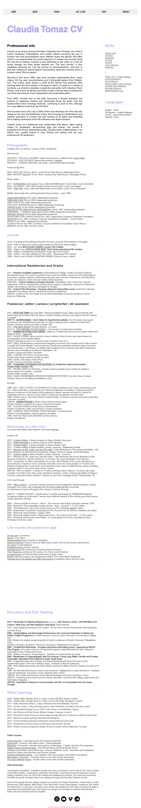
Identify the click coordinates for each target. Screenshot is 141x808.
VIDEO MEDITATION (16, 198)
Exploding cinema (15, 547)
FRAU (16, 343)
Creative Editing (20, 440)
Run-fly (10, 538)
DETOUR (11, 219)
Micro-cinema (20, 485)
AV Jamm (11, 545)
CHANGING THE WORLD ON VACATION (32, 364)
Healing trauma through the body (21, 748)
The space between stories (19, 759)
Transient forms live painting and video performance (30, 559)
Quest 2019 (12, 743)
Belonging (11, 745)
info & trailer (79, 158)
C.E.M (41, 513)
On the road (12, 535)
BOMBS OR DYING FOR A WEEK (29, 331)
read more (27, 334)
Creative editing (20, 454)
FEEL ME (18, 188)
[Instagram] (57, 799)
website (58, 160)
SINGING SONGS (15, 214)
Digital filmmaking (21, 442)
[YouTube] (63, 799)
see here (55, 429)
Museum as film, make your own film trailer (33, 449)
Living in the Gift (14, 741)
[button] (57, 12)
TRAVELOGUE (14, 207)
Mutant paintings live (16, 540)
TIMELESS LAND (15, 200)
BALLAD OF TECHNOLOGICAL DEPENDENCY (29, 209)
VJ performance (14, 554)
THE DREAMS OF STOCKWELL (31, 329)
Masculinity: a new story (18, 757)
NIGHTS (27, 174)
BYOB (10, 556)
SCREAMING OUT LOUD (25, 184)
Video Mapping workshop (18, 552)
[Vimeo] (70, 799)
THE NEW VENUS (21, 327)
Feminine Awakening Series (19, 755)
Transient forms (14, 549)
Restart (73, 508)
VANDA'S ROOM (24, 402)
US (21, 172)
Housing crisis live (15, 542)
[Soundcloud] (77, 799)
